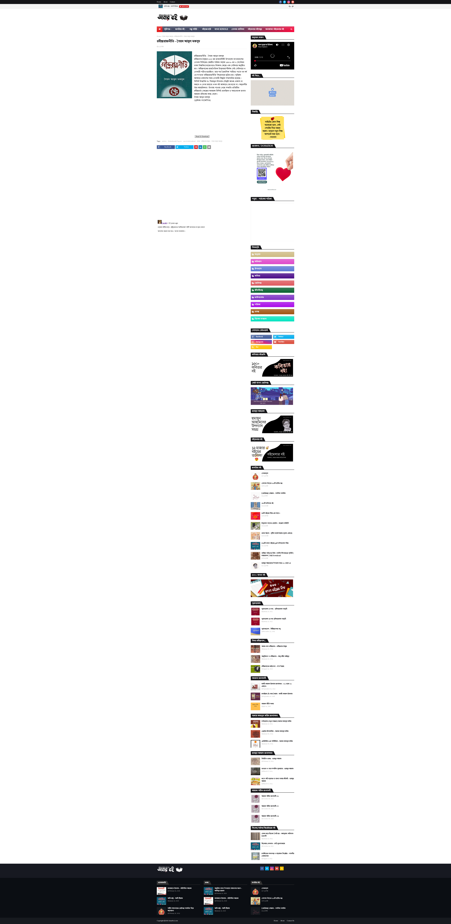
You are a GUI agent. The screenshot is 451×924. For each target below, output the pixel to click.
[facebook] (280, 2)
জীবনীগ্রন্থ (259, 290)
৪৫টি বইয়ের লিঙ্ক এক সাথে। (271, 513)
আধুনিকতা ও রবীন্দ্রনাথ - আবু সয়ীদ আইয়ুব (275, 656)
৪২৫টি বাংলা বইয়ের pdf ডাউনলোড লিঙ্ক (275, 543)
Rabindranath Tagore (175, 141)
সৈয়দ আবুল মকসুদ (167, 36)
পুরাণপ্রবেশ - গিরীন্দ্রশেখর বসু (271, 629)
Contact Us (290, 921)
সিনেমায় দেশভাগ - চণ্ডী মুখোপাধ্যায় (273, 843)
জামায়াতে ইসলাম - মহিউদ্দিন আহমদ (180, 888)
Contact (172, 2)
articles (164, 141)
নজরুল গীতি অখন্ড (268, 704)
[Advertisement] (202, 118)
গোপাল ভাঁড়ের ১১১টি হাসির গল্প (272, 483)
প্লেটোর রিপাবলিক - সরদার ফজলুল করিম (275, 731)
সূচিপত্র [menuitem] (167, 29)
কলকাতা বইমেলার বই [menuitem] (274, 29)
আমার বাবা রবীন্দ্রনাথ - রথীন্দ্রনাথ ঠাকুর (274, 646)
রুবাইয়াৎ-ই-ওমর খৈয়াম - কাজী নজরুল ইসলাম (277, 694)
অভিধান (258, 261)
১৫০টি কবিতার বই (267, 503)
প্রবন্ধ (198, 141)
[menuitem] (159, 29)
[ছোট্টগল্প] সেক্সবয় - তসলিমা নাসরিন (274, 493)
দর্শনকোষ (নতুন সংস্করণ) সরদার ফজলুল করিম (276, 721)
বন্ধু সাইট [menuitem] (193, 29)
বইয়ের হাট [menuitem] (206, 29)
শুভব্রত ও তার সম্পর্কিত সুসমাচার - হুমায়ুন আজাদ (278, 769)
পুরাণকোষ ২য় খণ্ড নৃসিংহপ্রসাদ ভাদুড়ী (274, 619)
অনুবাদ (257, 254)
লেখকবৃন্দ (265, 473)
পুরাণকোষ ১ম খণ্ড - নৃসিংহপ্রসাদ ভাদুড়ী (274, 609)
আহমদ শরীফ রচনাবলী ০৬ (270, 816)
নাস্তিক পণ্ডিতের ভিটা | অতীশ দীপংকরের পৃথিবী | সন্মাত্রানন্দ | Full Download (278, 554)
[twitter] (284, 2)
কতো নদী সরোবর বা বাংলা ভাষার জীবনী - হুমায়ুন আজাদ (278, 780)
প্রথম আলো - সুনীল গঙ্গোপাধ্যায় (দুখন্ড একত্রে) (277, 533)
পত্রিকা (257, 304)
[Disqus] (202, 184)
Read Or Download (202, 136)
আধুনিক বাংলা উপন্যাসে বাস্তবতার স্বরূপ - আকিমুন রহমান (228, 889)
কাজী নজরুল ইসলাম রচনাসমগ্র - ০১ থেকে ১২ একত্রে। (277, 685)
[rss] (261, 347)
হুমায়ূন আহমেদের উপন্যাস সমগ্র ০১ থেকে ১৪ (276, 563)
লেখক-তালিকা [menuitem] (237, 29)
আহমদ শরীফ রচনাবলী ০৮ (270, 796)
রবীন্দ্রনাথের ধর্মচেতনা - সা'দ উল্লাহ (273, 666)
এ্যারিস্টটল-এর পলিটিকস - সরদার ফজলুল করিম (277, 741)
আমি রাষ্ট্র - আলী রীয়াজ (175, 898)
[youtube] (292, 2)
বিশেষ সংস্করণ (260, 319)
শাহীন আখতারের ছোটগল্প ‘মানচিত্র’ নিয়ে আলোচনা (179, 6)
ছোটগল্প (258, 283)
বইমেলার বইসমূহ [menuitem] (255, 29)
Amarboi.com (173, 921)
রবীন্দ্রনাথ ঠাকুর (205, 141)
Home (159, 2)
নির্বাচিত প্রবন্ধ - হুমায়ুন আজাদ (271, 759)
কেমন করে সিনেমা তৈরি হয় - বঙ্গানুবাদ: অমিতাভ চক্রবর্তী (277, 835)
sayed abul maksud (189, 141)
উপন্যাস (258, 269)
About (165, 2)
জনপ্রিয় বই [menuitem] (180, 29)
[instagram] (288, 2)
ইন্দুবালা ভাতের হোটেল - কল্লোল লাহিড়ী (275, 523)
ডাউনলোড (259, 297)
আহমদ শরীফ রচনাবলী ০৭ (270, 806)
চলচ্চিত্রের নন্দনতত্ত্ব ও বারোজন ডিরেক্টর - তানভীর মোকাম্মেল (278, 855)
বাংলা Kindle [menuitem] (221, 29)
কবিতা (257, 276)
